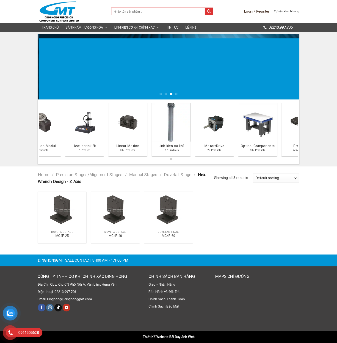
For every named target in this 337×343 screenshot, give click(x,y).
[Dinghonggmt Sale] (71, 11)
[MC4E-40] (115, 210)
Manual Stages (143, 174)
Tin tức (172, 27)
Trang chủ (50, 27)
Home (43, 174)
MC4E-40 (115, 236)
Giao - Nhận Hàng (162, 284)
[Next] (288, 66)
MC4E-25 (62, 236)
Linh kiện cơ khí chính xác (134, 27)
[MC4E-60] (168, 210)
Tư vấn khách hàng (286, 11)
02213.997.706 (280, 27)
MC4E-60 (168, 236)
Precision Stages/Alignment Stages (89, 174)
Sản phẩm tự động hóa (84, 27)
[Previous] (48, 66)
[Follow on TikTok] (58, 307)
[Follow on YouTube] (66, 307)
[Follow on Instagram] (50, 307)
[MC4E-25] (62, 210)
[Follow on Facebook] (41, 307)
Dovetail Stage (177, 174)
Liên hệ (190, 27)
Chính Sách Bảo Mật (164, 306)
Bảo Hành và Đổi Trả (164, 292)
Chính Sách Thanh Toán (167, 299)
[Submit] (209, 11)
